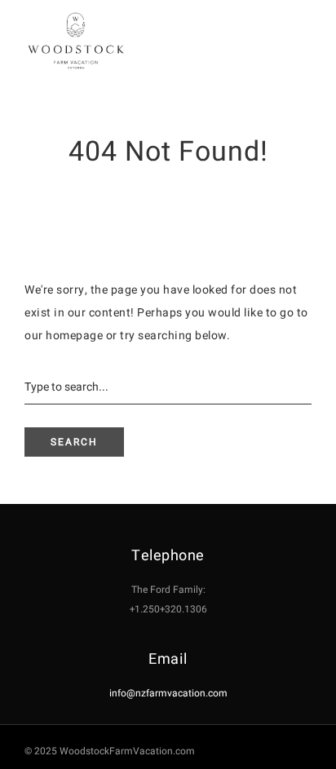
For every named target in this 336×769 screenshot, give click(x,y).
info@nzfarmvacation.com (168, 693)
